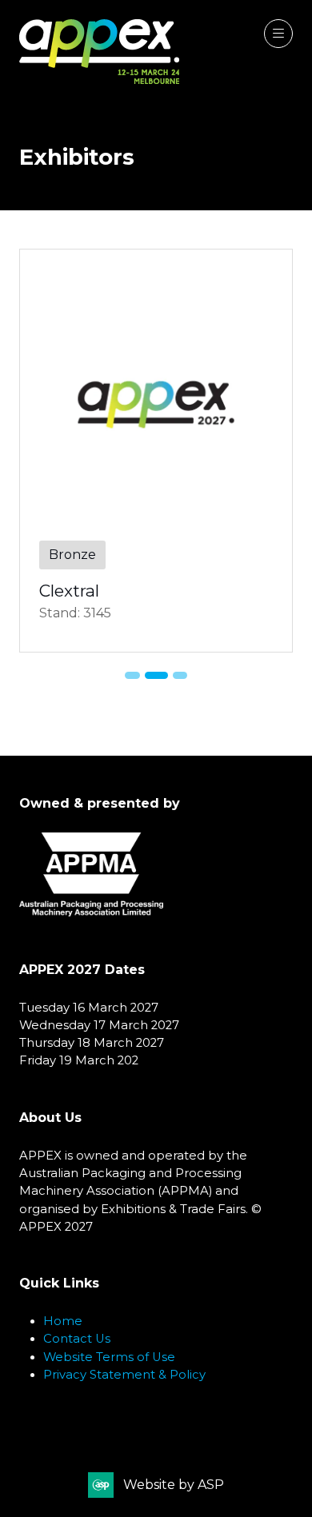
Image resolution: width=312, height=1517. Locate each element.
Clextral (69, 591)
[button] (278, 33)
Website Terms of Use (109, 1357)
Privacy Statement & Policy (124, 1374)
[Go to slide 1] (132, 675)
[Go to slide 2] (156, 675)
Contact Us (76, 1338)
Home (62, 1321)
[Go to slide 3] (180, 675)
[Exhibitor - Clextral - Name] (156, 451)
